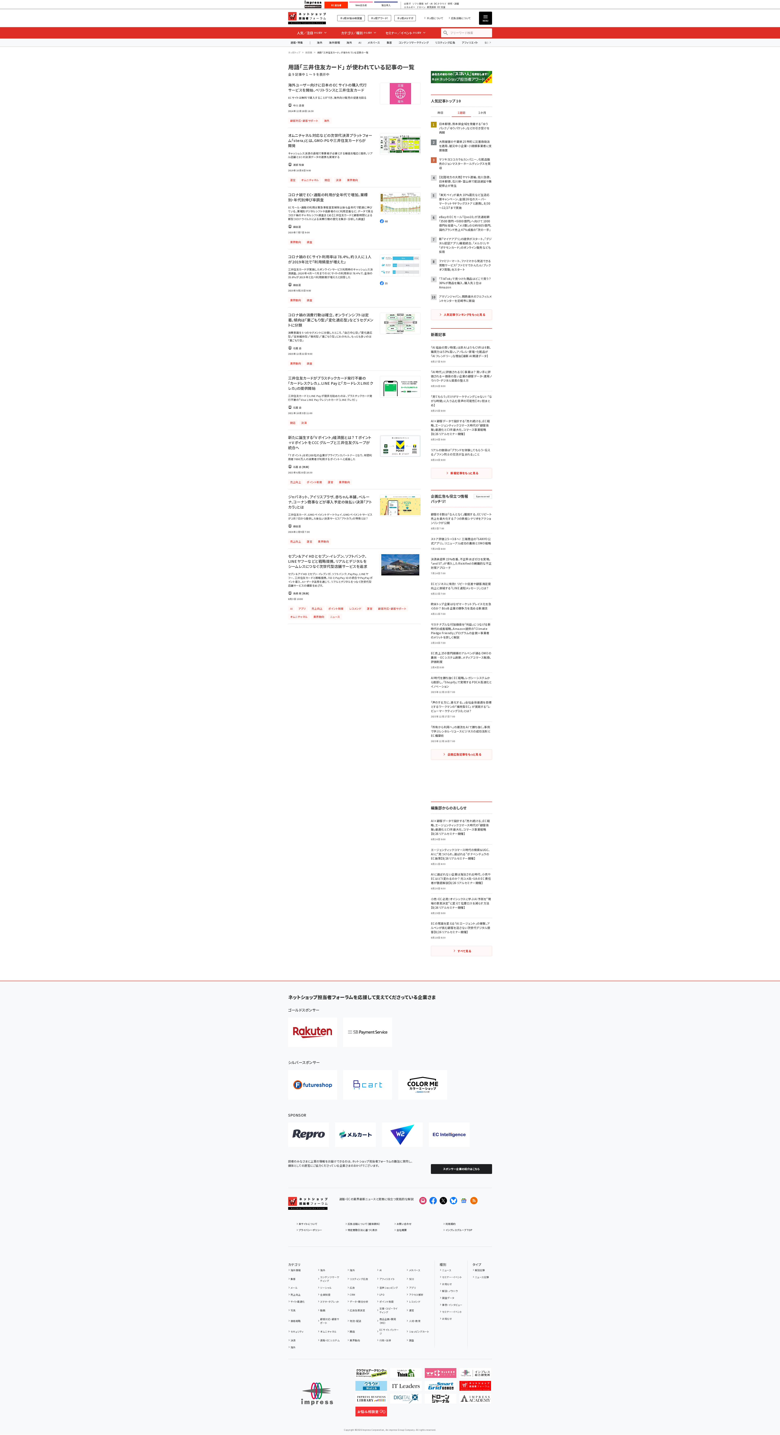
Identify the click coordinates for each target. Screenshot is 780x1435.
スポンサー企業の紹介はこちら (461, 1169)
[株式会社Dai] (367, 1085)
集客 (389, 42)
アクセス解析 (416, 1294)
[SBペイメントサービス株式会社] (367, 1032)
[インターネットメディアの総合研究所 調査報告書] (475, 1374)
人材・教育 (414, 1321)
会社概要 (402, 1230)
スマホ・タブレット (329, 1301)
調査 (411, 1340)
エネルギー (409, 7)
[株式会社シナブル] (449, 1135)
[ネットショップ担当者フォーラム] (307, 1206)
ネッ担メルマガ (405, 18)
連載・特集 (297, 42)
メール (294, 1287)
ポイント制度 (386, 1301)
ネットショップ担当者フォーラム (307, 18)
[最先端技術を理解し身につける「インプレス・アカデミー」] (475, 1400)
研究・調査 (453, 4)
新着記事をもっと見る (464, 473)
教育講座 (431, 7)
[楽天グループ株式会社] (312, 1032)
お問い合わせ (404, 1224)
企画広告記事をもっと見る (464, 754)
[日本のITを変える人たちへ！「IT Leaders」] (406, 1387)
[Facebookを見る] (433, 1200)
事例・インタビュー (452, 1304)
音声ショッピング (388, 1287)
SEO (411, 1279)
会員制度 (325, 1294)
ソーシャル (326, 1287)
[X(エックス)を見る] (443, 1200)
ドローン (421, 7)
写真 (293, 1310)
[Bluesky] (453, 1200)
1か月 (482, 113)
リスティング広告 (445, 42)
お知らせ (447, 1284)
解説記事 (480, 1270)
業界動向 (355, 1340)
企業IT (407, 4)
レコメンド (414, 1301)
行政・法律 (385, 1340)
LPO (381, 1294)
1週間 (461, 113)
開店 (352, 1331)
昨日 (440, 113)
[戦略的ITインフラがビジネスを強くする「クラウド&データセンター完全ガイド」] (371, 1374)
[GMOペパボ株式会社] (422, 1085)
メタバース (374, 42)
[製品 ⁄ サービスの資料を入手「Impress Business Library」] (371, 1400)
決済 (293, 1340)
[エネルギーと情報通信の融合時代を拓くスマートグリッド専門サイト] (440, 1387)
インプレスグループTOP (459, 1230)
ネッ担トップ (294, 52)
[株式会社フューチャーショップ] (312, 1085)
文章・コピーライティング (388, 1310)
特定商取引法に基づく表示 (362, 1230)
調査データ (448, 1298)
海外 (319, 42)
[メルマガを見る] (423, 1200)
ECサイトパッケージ (389, 1331)
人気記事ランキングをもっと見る (464, 314)
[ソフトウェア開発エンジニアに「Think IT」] (406, 1374)
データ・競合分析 (359, 1301)
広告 (352, 1287)
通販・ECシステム (330, 1340)
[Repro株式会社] (308, 1135)
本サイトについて (308, 1224)
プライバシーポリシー (310, 1230)
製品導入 (386, 5)
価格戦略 (296, 1321)
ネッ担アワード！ (379, 18)
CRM (352, 1294)
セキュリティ (297, 1331)
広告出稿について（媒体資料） (364, 1224)
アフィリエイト (470, 42)
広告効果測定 (357, 1310)
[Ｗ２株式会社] (402, 1135)
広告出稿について (461, 18)
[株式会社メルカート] (355, 1135)
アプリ (412, 1287)
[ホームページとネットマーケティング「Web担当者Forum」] (440, 1374)
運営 (411, 1310)
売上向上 (296, 1294)
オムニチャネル (328, 1331)
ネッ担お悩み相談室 (351, 18)
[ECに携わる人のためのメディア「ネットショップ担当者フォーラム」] (475, 1387)
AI (359, 42)
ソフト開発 (418, 4)
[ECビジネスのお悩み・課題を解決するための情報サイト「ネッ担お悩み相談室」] (371, 1413)
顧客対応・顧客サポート (329, 1320)
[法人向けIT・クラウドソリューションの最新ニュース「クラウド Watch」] (371, 1387)
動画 (322, 1310)
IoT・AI (429, 4)
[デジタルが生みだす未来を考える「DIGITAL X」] (406, 1400)
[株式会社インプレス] (317, 1394)
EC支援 (441, 7)
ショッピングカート (419, 1331)
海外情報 (334, 42)
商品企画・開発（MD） (387, 1320)
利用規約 (451, 1224)
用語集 (308, 52)
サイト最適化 (298, 1301)
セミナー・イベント (452, 1277)
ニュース (446, 1270)
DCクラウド (440, 4)
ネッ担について (435, 18)
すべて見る (464, 951)
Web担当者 (361, 5)
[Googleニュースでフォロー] (463, 1200)
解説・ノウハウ (450, 1291)
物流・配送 (355, 1321)
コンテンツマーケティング (414, 42)
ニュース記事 (482, 1277)
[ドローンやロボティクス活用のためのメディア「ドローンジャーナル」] (440, 1400)
